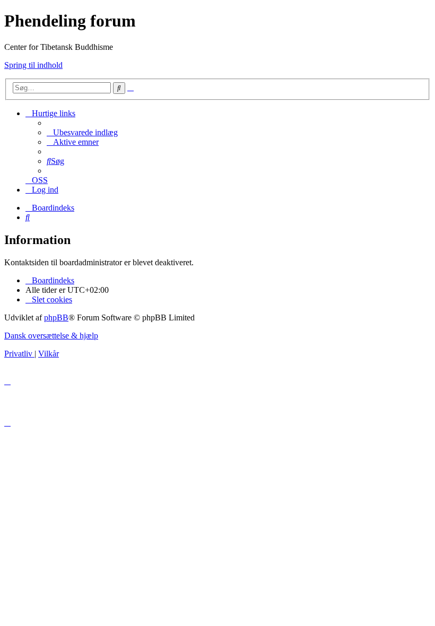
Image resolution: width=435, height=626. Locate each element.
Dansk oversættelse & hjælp (51, 335)
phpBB (56, 317)
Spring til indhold (33, 64)
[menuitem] (82, 132)
